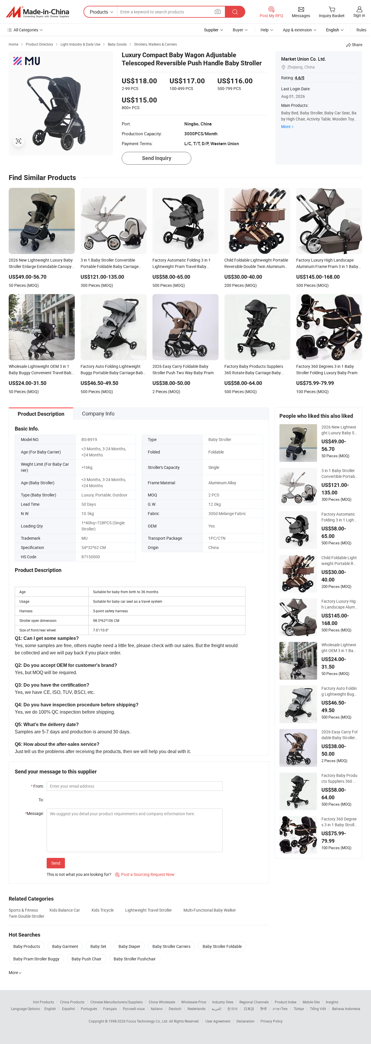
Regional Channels (254, 1002)
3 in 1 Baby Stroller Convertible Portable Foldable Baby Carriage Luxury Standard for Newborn (339, 473)
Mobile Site (311, 1002)
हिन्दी (263, 1008)
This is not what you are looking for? (79, 874)
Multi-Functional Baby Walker (209, 910)
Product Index (286, 1002)
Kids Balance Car (65, 910)
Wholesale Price (193, 1002)
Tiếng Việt (318, 1008)
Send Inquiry (156, 158)
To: (41, 799)
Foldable (216, 452)
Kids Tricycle (103, 910)
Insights (332, 1002)
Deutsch (175, 1008)
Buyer (238, 30)
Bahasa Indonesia (346, 1008)
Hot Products (43, 1002)
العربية (216, 1008)
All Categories (26, 30)
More (285, 126)
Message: (34, 813)
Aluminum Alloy (222, 482)
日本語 (249, 1008)
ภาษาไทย (280, 1008)
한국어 (232, 1008)
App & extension (297, 30)
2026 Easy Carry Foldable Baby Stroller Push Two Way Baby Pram (339, 735)
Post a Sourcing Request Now (144, 874)
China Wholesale (162, 1002)
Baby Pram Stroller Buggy (36, 959)
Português (89, 1008)
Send (55, 863)
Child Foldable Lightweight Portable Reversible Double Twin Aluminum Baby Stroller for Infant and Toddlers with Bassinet (339, 560)
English (50, 1008)
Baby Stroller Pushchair (135, 959)
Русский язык (134, 1008)
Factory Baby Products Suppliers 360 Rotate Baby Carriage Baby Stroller (339, 778)
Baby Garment (65, 946)
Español (68, 1008)
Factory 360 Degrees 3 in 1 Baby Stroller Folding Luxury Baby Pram (339, 822)
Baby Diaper (129, 946)
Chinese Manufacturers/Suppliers (116, 1002)
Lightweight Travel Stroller (148, 910)
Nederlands (196, 1008)
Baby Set (98, 946)
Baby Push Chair (86, 959)
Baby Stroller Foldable (222, 946)
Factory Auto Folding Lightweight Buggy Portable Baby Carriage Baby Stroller (339, 691)
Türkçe (299, 1008)
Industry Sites (222, 1002)
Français (110, 1008)
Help (265, 30)
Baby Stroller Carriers (171, 946)
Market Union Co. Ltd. (303, 59)
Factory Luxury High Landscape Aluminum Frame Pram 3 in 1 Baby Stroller (339, 604)
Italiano (157, 1008)
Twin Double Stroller (26, 916)
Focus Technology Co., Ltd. (147, 1021)
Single (213, 467)
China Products (72, 1002)
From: (37, 786)
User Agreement (217, 1021)
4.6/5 (299, 77)
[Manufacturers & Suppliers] (37, 12)
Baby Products (26, 946)
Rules (361, 30)
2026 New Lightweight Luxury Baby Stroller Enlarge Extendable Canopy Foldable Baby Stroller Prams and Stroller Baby (339, 430)
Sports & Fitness (23, 910)
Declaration (245, 1021)
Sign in (359, 15)
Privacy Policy (272, 1021)
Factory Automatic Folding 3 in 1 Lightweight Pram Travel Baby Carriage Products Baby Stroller (339, 517)
